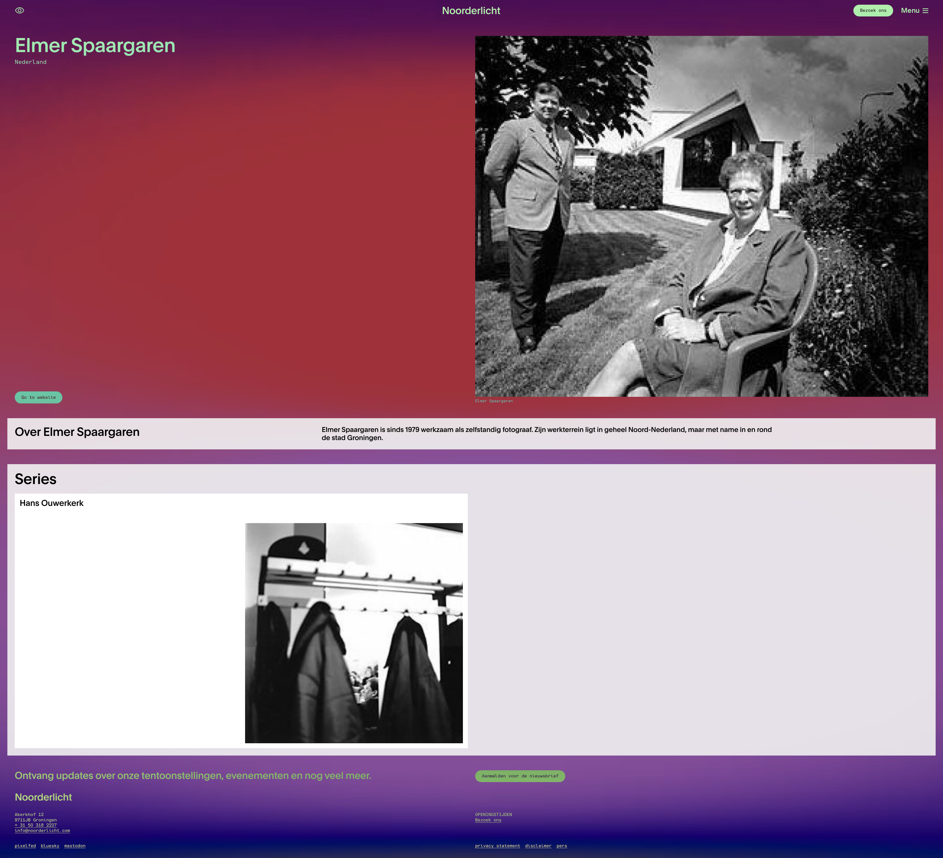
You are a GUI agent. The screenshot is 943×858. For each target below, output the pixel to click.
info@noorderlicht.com (42, 830)
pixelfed (25, 845)
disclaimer (538, 845)
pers (561, 845)
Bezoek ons (488, 820)
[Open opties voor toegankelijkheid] (20, 10)
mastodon (74, 845)
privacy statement (497, 845)
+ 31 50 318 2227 (36, 825)
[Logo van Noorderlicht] (471, 10)
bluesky (50, 845)
